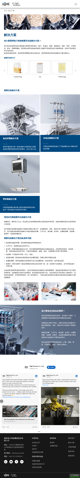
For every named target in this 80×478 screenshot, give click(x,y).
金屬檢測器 (54, 446)
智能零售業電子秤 (38, 464)
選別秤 (52, 442)
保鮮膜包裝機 (36, 467)
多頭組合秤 (36, 442)
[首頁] (11, 4)
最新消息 (71, 451)
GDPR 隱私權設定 (74, 475)
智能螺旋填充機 (37, 452)
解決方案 (71, 442)
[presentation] (4, 70)
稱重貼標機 (36, 461)
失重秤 (34, 446)
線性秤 (34, 449)
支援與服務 (72, 447)
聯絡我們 (71, 456)
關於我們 (71, 438)
